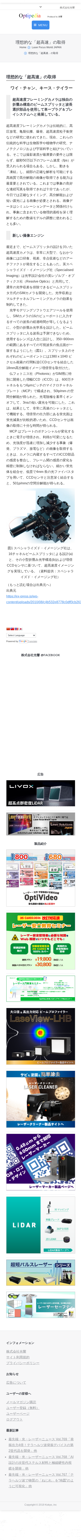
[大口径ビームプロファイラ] (40, 1063)
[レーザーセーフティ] (40, 1317)
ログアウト (14, 1419)
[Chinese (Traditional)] (12, 629)
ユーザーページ (17, 1413)
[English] (16, 629)
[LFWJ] (40, 834)
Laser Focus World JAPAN (46, 47)
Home (23, 47)
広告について (16, 1382)
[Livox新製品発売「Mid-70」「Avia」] (40, 805)
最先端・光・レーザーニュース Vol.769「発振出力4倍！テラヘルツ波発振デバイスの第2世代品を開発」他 (41, 1444)
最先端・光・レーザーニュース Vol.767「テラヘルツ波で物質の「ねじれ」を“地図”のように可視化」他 (41, 1480)
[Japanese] (20, 629)
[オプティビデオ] (40, 905)
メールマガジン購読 (21, 1402)
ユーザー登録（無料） (22, 1408)
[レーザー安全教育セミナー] (40, 968)
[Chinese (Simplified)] (8, 629)
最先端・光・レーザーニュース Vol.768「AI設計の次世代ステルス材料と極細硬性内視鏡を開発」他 (41, 1462)
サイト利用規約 (17, 1357)
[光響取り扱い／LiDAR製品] (40, 1252)
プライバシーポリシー (22, 1363)
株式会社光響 (16, 1351)
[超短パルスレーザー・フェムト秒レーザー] (40, 1284)
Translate (32, 641)
